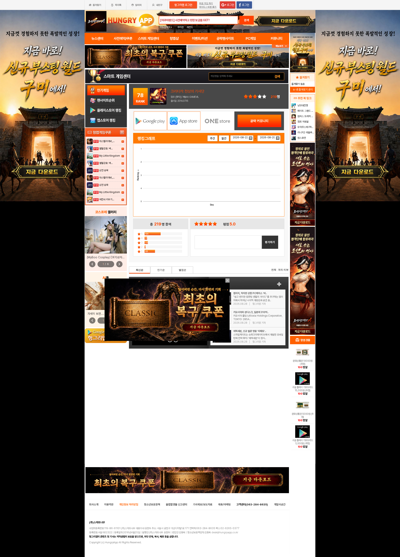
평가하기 (270, 242)
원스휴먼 (301, 137)
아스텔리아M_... (107, 141)
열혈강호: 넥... (106, 148)
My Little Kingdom (109, 155)
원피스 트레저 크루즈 (306, 116)
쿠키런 (180, 27)
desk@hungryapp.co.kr (224, 532)
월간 (223, 138)
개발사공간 (279, 504)
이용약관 (108, 504)
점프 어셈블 (303, 121)
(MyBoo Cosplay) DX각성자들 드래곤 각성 (113, 257)
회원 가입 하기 (206, 3)
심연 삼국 (103, 170)
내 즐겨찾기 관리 (302, 89)
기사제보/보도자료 (202, 504)
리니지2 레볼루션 (305, 132)
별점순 (182, 270)
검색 (246, 20)
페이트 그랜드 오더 (306, 110)
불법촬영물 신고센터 (176, 504)
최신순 (139, 270)
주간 (212, 138)
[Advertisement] (302, 267)
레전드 (190, 27)
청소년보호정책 (152, 504)
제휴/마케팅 (224, 504)
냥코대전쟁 (302, 105)
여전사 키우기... (106, 199)
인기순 (161, 270)
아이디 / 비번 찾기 (207, 7)
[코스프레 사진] (106, 235)
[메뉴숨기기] (280, 46)
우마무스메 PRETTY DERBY (306, 127)
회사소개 (93, 504)
